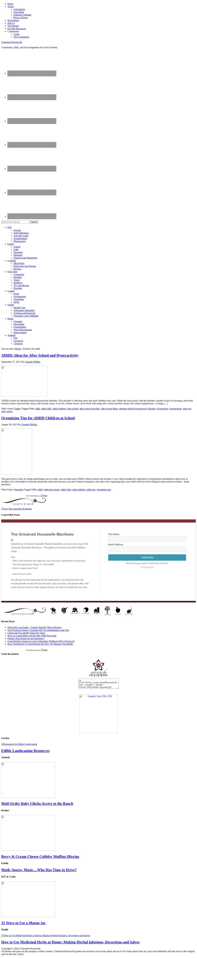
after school (72, 408)
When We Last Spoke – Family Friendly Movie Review (34, 627)
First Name (113, 534)
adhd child (46, 408)
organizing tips (104, 489)
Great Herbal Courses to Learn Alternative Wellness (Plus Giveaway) (41, 641)
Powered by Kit (147, 567)
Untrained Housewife (11, 42)
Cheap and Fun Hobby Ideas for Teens (26, 633)
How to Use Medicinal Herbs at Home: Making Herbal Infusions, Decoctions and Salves (70, 942)
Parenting (18, 489)
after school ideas (109, 408)
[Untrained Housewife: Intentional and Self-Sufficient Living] (98, 677)
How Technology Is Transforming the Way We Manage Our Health (40, 644)
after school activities (90, 408)
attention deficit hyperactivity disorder (137, 408)
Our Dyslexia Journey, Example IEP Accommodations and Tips (38, 630)
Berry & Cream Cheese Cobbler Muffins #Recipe (40, 856)
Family (17, 408)
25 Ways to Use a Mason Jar (23, 923)
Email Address (115, 544)
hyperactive (162, 408)
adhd (37, 408)
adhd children (59, 408)
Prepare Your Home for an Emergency (26, 638)
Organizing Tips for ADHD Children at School (38, 418)
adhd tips (91, 489)
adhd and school (52, 489)
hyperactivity (175, 408)
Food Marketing (32, 496)
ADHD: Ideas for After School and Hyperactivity (39, 355)
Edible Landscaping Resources (25, 751)
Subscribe (147, 557)
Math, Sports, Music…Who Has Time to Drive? (39, 870)
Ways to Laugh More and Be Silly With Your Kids (31, 635)
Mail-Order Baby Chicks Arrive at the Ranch (37, 803)
